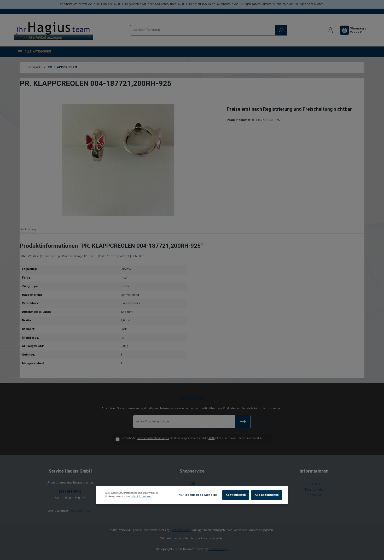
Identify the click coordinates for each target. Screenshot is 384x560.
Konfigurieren (236, 495)
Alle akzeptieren (267, 495)
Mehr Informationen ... (142, 496)
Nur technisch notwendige (197, 495)
